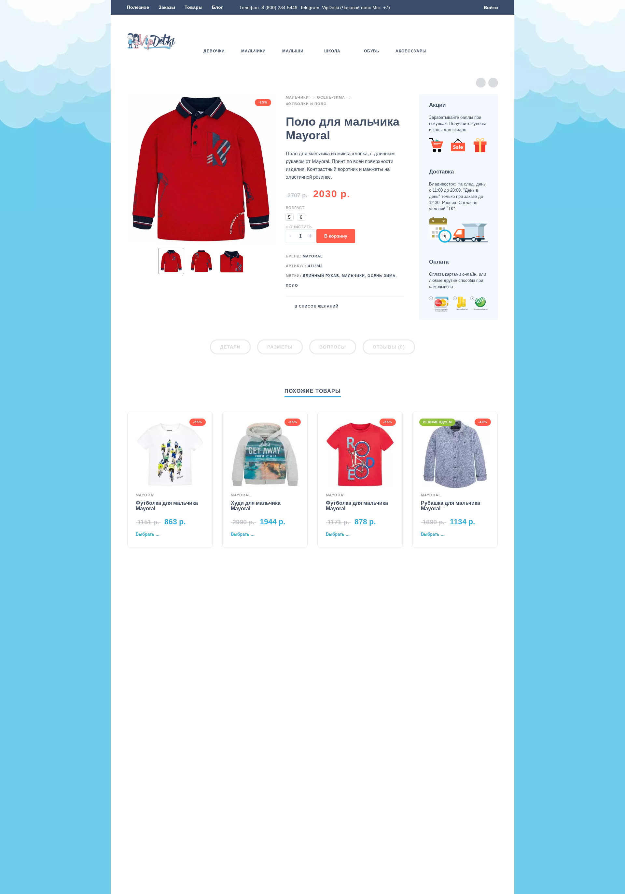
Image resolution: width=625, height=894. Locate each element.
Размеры (280, 347)
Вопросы (332, 347)
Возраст (295, 208)
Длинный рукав (321, 276)
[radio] (289, 217)
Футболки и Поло (306, 104)
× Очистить (299, 227)
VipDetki (330, 7)
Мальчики (297, 97)
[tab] (230, 348)
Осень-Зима (331, 97)
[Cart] (494, 41)
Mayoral (313, 256)
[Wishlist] (456, 41)
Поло (292, 285)
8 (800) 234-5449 (279, 7)
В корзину (335, 236)
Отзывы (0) (389, 347)
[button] (475, 41)
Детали (230, 347)
